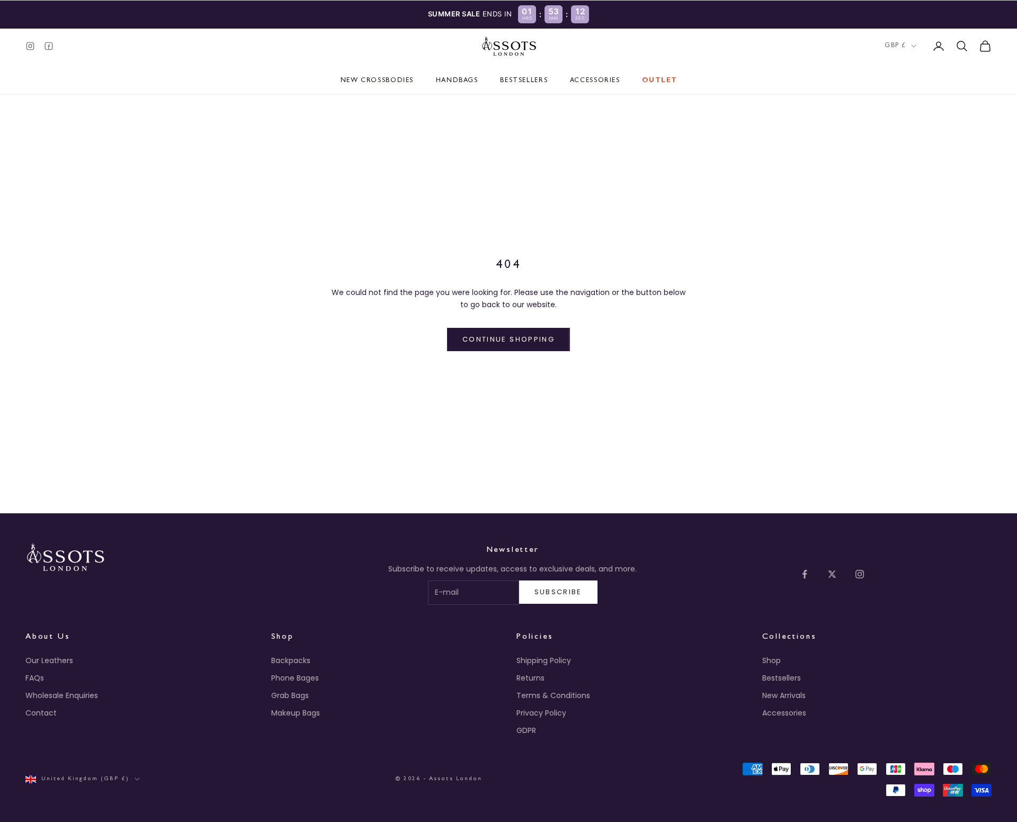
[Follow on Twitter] (832, 574)
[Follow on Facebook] (804, 574)
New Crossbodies (377, 80)
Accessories (595, 80)
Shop (771, 660)
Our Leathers (49, 660)
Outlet (659, 80)
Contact (41, 713)
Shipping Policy (543, 660)
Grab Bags (290, 695)
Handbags (457, 80)
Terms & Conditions (553, 695)
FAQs (34, 678)
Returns (530, 678)
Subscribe (558, 592)
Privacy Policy (541, 713)
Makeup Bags (295, 713)
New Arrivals (784, 695)
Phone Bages (295, 678)
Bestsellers (524, 80)
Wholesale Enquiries (61, 695)
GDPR (526, 730)
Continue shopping (508, 339)
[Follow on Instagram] (859, 574)
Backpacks (290, 660)
